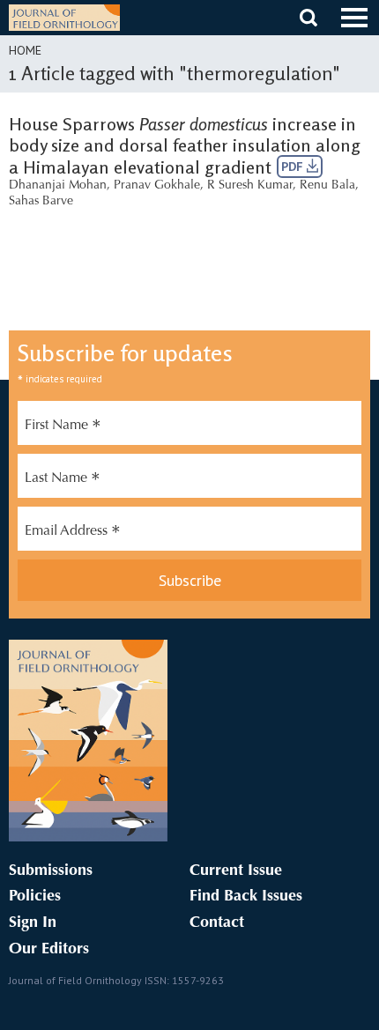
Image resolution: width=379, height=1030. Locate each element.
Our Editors (49, 950)
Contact (217, 923)
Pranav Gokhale (157, 186)
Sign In (32, 923)
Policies (35, 897)
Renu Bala (327, 186)
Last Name (62, 480)
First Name (63, 427)
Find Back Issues (246, 897)
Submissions (51, 871)
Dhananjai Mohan (58, 186)
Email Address (73, 533)
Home (25, 50)
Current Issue (236, 871)
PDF (294, 166)
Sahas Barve (41, 202)
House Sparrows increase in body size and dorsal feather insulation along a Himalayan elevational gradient (184, 145)
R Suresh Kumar (250, 186)
